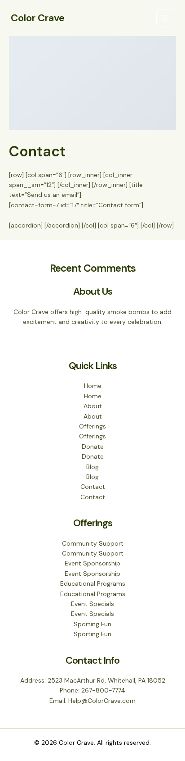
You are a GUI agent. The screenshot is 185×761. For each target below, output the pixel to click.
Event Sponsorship (92, 563)
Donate (93, 446)
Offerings (92, 426)
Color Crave (38, 17)
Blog (92, 467)
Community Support (92, 543)
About (93, 406)
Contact (92, 487)
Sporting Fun (92, 624)
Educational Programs (92, 583)
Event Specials (92, 604)
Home (92, 386)
